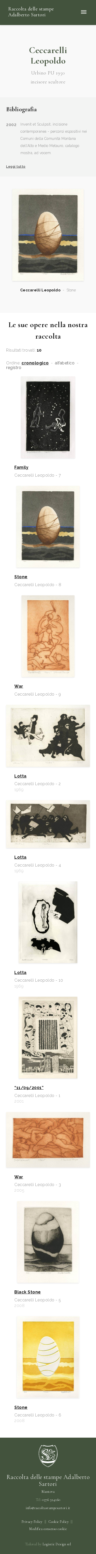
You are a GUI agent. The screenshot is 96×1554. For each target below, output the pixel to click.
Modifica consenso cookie (48, 1529)
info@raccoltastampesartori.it (48, 1508)
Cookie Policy (58, 1522)
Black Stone (27, 1292)
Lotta (20, 776)
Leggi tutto (16, 166)
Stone (21, 577)
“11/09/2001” (29, 1088)
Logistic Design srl (56, 1544)
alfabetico (64, 363)
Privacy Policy (32, 1522)
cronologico (35, 363)
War (18, 686)
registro (13, 367)
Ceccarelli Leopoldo (40, 290)
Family (21, 467)
